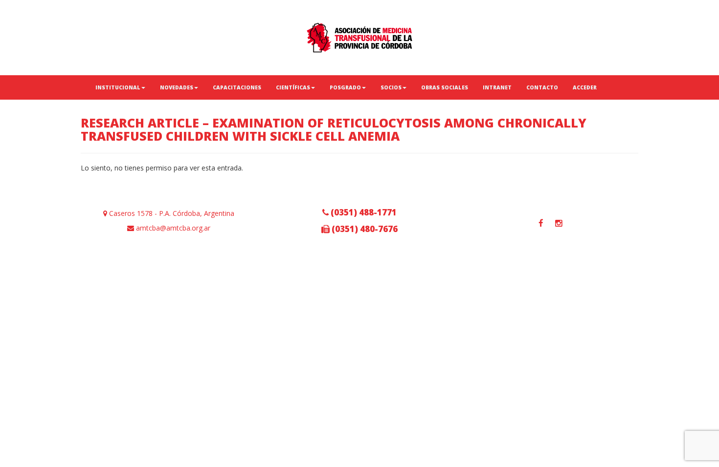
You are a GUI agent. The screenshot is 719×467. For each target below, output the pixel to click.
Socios (391, 87)
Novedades (176, 87)
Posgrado (345, 87)
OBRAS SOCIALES (444, 87)
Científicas (293, 87)
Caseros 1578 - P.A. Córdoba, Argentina (170, 213)
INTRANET (497, 87)
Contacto (542, 87)
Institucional (117, 87)
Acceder (585, 87)
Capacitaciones (237, 87)
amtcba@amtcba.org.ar (172, 228)
